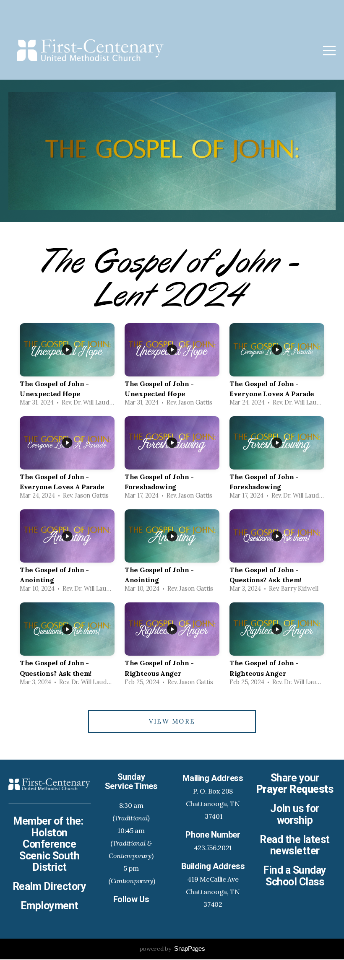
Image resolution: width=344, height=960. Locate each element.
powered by (172, 948)
